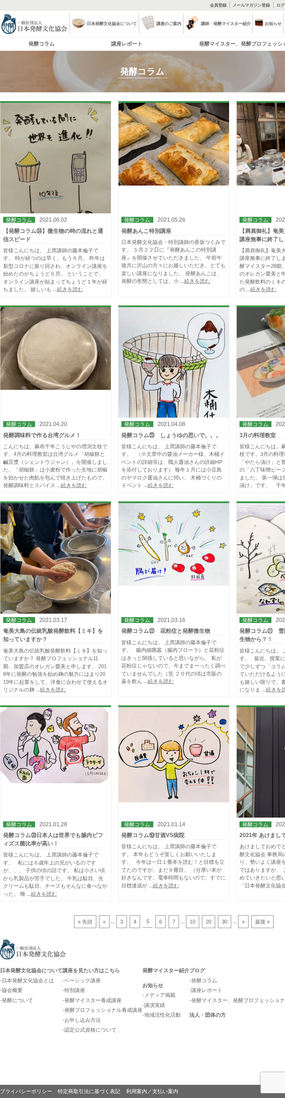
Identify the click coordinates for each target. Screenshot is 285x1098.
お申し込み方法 (82, 1020)
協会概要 (12, 990)
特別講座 (74, 990)
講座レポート (126, 44)
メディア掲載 (160, 995)
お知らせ (152, 985)
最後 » (262, 922)
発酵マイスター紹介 (165, 970)
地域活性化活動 (162, 1015)
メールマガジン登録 (251, 5)
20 (208, 922)
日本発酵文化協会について (31, 970)
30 (224, 922)
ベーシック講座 (82, 980)
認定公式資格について (90, 1030)
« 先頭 (85, 922)
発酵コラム (41, 44)
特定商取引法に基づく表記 (89, 1091)
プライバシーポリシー (26, 1091)
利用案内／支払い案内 (152, 1091)
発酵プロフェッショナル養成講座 (103, 1010)
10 (192, 922)
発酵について (17, 1000)
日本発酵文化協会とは (28, 980)
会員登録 (218, 5)
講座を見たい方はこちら (91, 970)
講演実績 (154, 1005)
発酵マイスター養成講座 (93, 1000)
